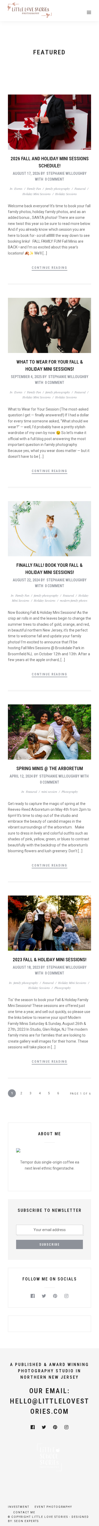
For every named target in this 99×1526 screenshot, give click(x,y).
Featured (80, 188)
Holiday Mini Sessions (36, 194)
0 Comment (54, 179)
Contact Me (24, 1512)
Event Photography (53, 1506)
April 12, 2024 (21, 776)
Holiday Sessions (66, 194)
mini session (49, 791)
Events (18, 188)
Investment (18, 1506)
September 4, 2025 (26, 377)
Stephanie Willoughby (66, 173)
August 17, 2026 (26, 173)
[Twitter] (44, 1296)
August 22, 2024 (26, 580)
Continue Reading (49, 268)
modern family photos (73, 600)
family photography (57, 188)
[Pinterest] (55, 1296)
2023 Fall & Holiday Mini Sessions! (49, 959)
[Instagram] (66, 1296)
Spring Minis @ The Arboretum (49, 768)
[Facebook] (33, 1296)
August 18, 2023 (26, 967)
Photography (70, 791)
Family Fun (34, 188)
